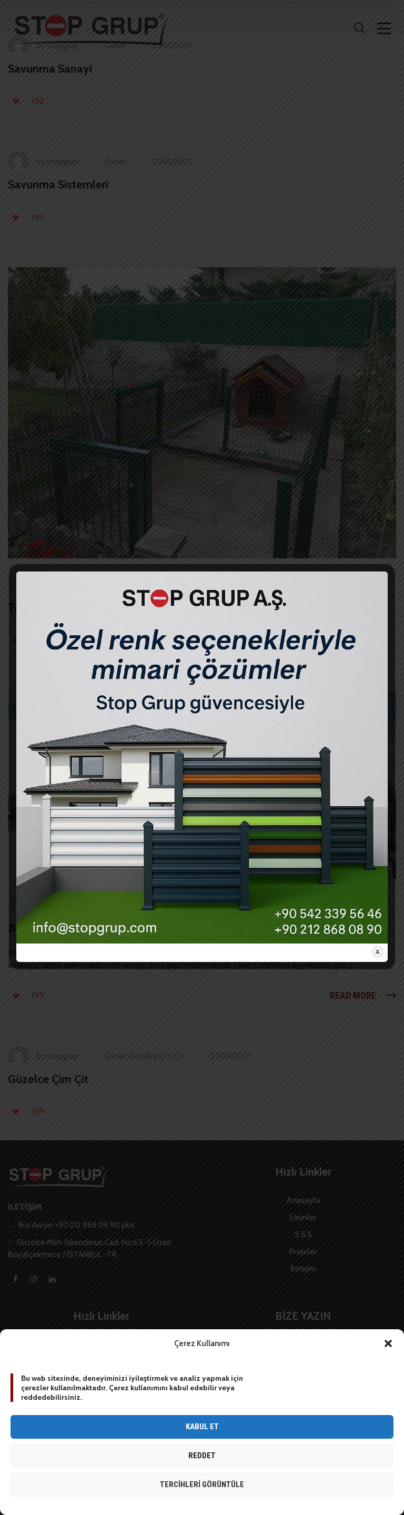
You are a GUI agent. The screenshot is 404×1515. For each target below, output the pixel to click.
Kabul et (202, 1426)
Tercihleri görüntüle (202, 1484)
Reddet (202, 1455)
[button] (388, 1343)
